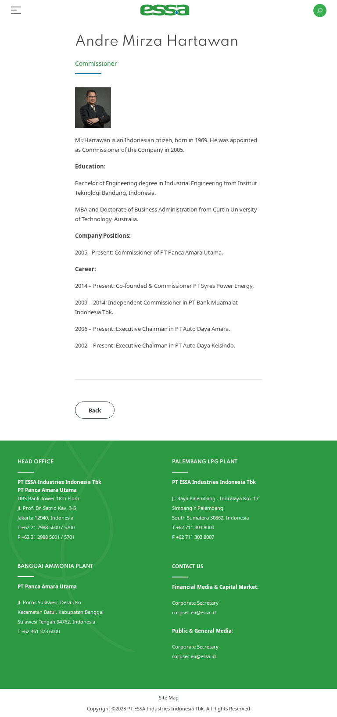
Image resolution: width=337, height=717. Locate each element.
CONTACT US (187, 566)
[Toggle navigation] (16, 10)
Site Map (169, 697)
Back (95, 410)
